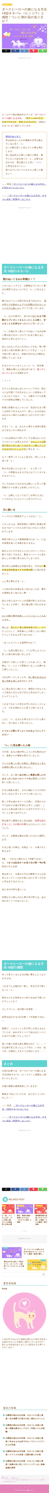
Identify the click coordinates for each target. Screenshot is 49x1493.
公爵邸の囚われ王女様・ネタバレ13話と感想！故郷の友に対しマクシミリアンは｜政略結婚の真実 (25, 1464)
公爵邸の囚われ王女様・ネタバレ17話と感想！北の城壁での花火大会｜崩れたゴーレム (25, 1417)
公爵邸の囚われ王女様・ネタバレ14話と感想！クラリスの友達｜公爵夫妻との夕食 (24, 1453)
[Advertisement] (24, 84)
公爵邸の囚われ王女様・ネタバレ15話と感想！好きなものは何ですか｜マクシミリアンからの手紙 (25, 1441)
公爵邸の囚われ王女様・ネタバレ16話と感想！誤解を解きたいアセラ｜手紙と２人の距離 (25, 1428)
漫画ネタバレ (7, 4)
